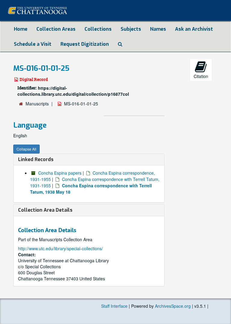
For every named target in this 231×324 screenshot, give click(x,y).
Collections (98, 29)
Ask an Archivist (194, 29)
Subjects (131, 29)
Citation (201, 76)
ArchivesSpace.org (173, 306)
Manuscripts (37, 104)
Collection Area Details (45, 210)
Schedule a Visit (32, 44)
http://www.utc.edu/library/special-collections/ (60, 248)
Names (158, 29)
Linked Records (36, 159)
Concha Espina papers (60, 173)
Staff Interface (114, 306)
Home (20, 29)
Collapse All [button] (26, 148)
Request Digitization (84, 44)
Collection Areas (55, 29)
